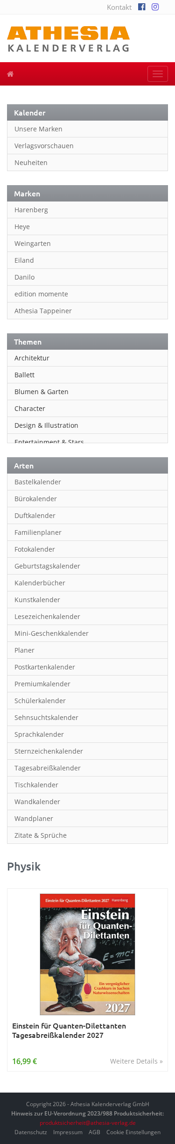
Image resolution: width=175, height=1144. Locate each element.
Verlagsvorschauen (44, 145)
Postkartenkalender (44, 666)
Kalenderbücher (39, 582)
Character (29, 408)
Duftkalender (35, 515)
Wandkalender (37, 801)
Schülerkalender (40, 700)
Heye (22, 226)
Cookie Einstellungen (133, 1132)
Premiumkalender (42, 683)
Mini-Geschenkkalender (51, 633)
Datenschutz (30, 1132)
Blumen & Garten (41, 391)
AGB (94, 1132)
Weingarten (32, 243)
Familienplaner (38, 532)
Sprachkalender (39, 734)
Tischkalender (36, 784)
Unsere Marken (38, 128)
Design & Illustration (46, 425)
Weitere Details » (136, 1061)
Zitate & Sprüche (40, 835)
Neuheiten (31, 162)
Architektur (31, 357)
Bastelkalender (37, 481)
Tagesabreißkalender (47, 767)
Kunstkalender (37, 599)
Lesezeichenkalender (47, 616)
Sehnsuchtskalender (46, 717)
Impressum (68, 1132)
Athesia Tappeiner (43, 310)
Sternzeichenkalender (48, 751)
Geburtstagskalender (47, 565)
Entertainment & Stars (49, 442)
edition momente (41, 293)
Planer (24, 650)
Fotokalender (34, 549)
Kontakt (119, 7)
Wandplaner (33, 818)
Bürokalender (35, 498)
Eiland (24, 260)
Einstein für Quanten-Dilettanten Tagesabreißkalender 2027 (69, 1030)
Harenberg (31, 209)
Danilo (24, 277)
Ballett (24, 374)
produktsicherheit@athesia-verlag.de (88, 1123)
